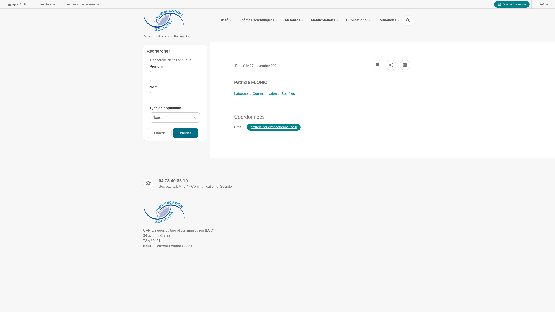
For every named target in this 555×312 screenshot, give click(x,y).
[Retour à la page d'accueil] (163, 20)
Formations (386, 20)
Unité (224, 20)
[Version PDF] (405, 65)
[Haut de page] (34, 299)
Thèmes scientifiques (256, 20)
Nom (153, 87)
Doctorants (181, 36)
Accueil (148, 36)
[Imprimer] (377, 65)
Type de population (165, 108)
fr (542, 4)
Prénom (156, 66)
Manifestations (323, 20)
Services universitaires (80, 4)
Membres (292, 20)
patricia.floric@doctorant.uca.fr (273, 127)
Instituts (45, 4)
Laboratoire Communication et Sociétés (264, 94)
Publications (356, 20)
